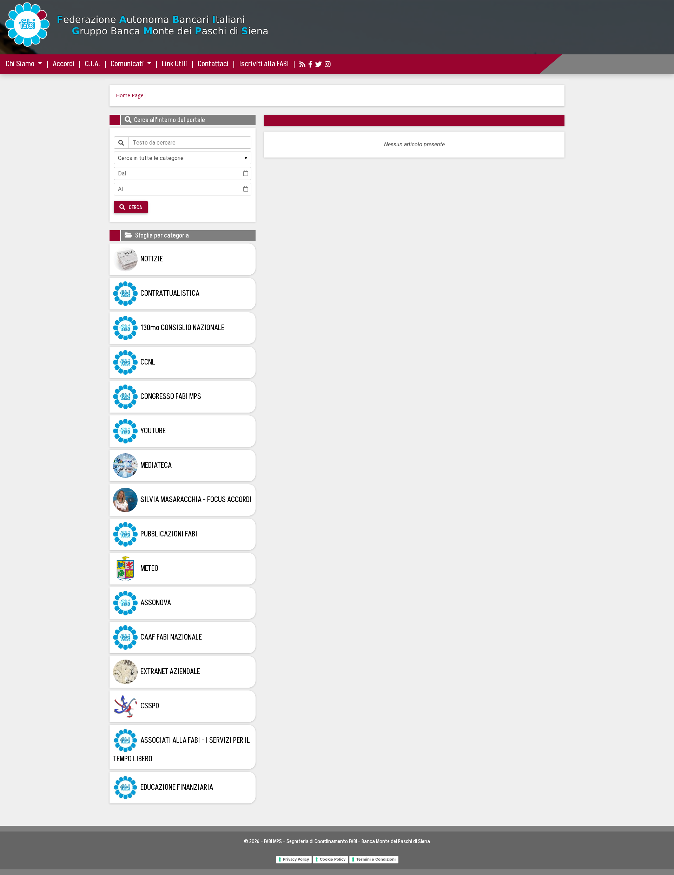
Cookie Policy (332, 859)
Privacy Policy (296, 859)
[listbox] (182, 158)
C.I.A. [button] (92, 64)
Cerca (135, 207)
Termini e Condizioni (376, 859)
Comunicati (128, 64)
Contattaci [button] (213, 64)
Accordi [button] (63, 64)
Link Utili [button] (174, 64)
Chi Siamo (21, 64)
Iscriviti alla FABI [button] (264, 64)
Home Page (130, 95)
